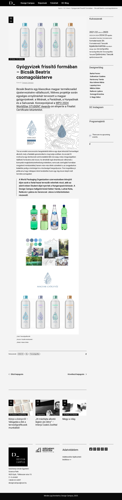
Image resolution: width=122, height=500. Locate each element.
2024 (97, 35)
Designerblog (22, 414)
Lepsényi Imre (95, 85)
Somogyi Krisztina (97, 94)
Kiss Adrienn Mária (97, 82)
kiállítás (102, 46)
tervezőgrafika (34, 354)
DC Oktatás (19, 59)
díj (26, 354)
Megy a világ (68, 419)
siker (95, 49)
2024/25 (103, 35)
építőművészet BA (95, 57)
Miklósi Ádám (95, 88)
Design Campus (27, 83)
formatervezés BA (96, 41)
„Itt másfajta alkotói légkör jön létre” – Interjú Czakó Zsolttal (46, 422)
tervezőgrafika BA (95, 52)
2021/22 (93, 32)
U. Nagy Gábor (95, 97)
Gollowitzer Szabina (97, 76)
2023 (105, 32)
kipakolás (93, 46)
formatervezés (107, 38)
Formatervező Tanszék (98, 43)
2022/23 (20, 354)
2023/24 (92, 35)
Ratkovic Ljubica (96, 91)
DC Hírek (67, 8)
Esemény (99, 38)
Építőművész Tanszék (104, 54)
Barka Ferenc (95, 73)
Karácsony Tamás (97, 79)
